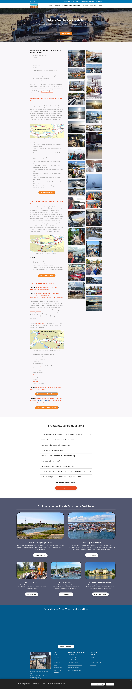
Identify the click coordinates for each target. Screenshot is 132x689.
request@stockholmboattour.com (88, 1)
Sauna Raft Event (58, 667)
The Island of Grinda (73, 662)
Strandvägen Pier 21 (47, 92)
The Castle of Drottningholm (75, 665)
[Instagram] (32, 1)
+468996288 (100, 1)
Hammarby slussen (35, 311)
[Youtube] (34, 1)
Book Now (56, 657)
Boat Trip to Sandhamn (73, 667)
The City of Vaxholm (73, 659)
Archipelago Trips (72, 657)
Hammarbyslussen (41, 323)
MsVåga (92, 659)
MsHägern (92, 654)
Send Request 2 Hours (46, 275)
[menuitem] (50, 5)
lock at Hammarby (43, 295)
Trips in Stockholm (72, 654)
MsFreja (92, 657)
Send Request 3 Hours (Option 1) (46, 394)
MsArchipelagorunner (95, 662)
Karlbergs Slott (37, 374)
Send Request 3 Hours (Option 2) (46, 407)
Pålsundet (35, 381)
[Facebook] (30, 1)
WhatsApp (75, 1)
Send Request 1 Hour (47, 192)
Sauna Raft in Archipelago (74, 670)
